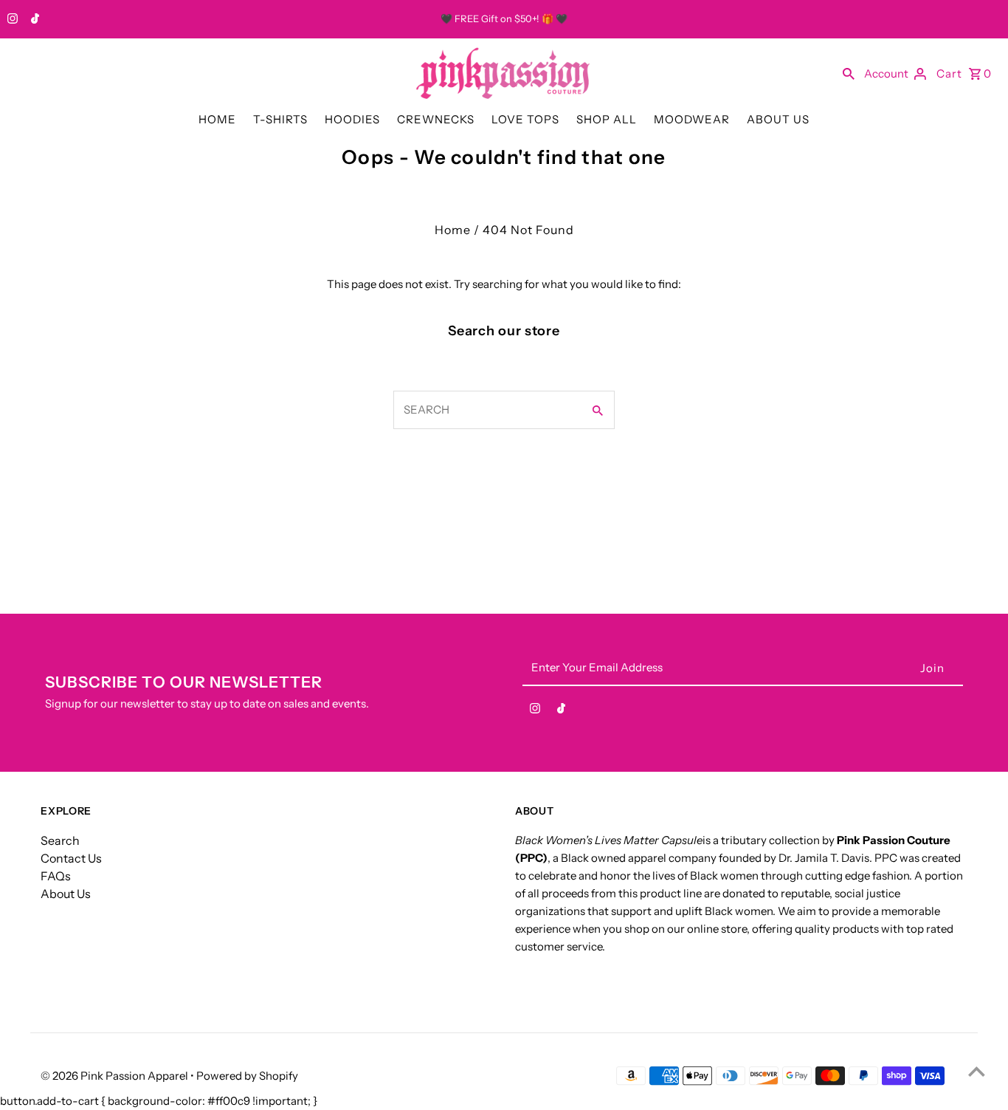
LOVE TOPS (525, 119)
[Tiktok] (33, 20)
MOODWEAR (692, 119)
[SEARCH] (848, 73)
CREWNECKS (435, 119)
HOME (217, 119)
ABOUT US (778, 119)
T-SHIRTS (280, 119)
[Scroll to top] (976, 1071)
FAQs (56, 876)
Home (453, 229)
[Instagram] (11, 20)
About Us (66, 893)
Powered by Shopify (247, 1076)
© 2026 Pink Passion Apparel (115, 1076)
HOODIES (352, 119)
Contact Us (71, 858)
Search (60, 840)
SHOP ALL (606, 119)
